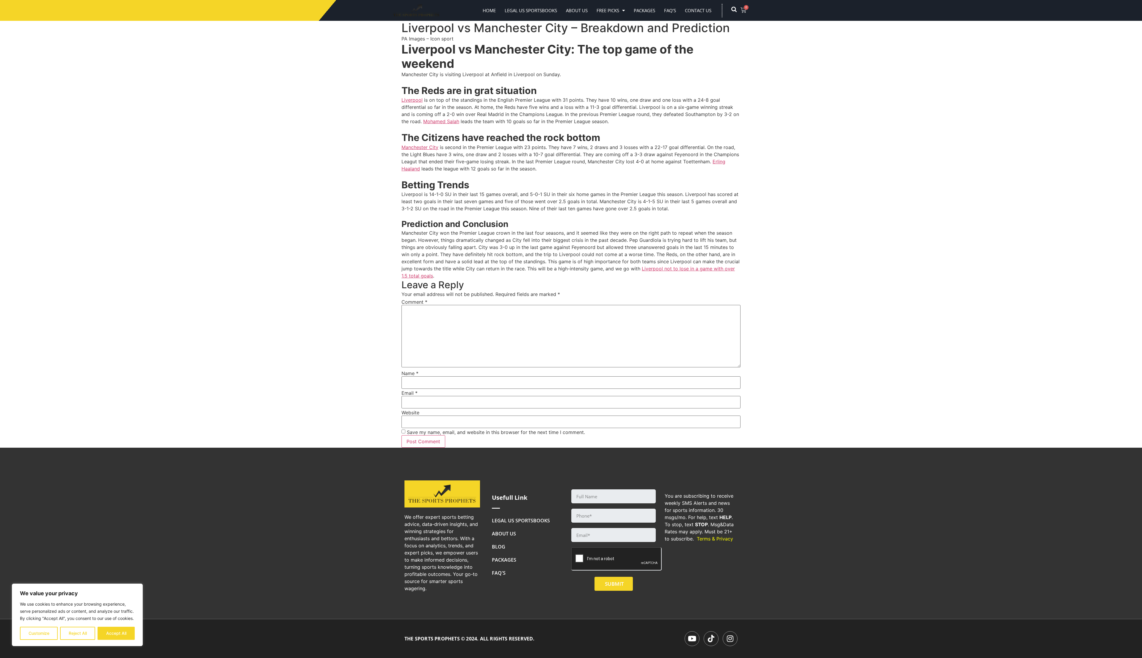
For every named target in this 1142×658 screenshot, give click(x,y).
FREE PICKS (608, 10)
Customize (39, 633)
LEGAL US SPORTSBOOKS (531, 10)
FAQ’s (670, 10)
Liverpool (412, 100)
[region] (77, 615)
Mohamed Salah (441, 121)
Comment (414, 302)
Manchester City (419, 147)
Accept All (116, 633)
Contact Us (698, 10)
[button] (737, 10)
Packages (644, 10)
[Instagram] (730, 638)
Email (409, 393)
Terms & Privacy (715, 539)
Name (409, 373)
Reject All (78, 633)
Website (410, 412)
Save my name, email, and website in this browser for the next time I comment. (496, 432)
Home (489, 10)
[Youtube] (692, 638)
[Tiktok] (711, 638)
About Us (577, 10)
